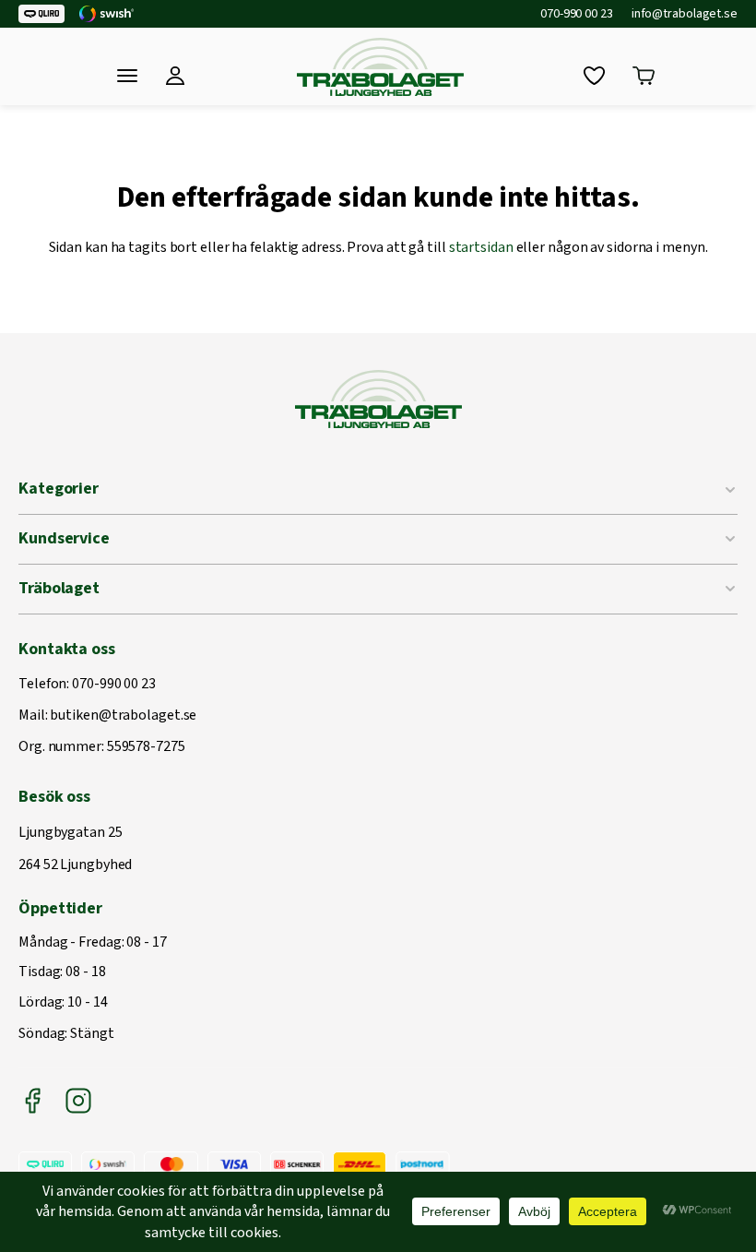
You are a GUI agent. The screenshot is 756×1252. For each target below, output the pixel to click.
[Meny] (127, 75)
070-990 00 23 (576, 13)
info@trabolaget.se (685, 13)
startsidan (481, 247)
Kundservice (64, 538)
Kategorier (58, 488)
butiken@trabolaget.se (123, 716)
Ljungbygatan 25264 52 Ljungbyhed (75, 849)
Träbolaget (59, 588)
